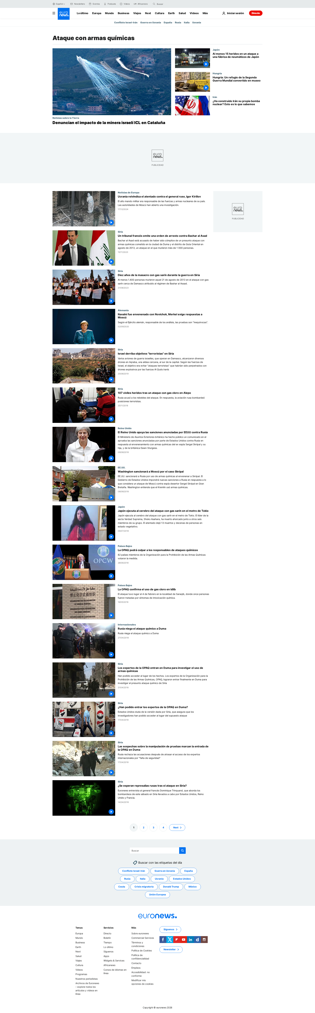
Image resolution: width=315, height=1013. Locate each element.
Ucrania (196, 22)
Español (59, 4)
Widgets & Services (114, 960)
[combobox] (170, 4)
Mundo (109, 13)
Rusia (178, 22)
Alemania (123, 310)
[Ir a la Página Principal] (64, 14)
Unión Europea (157, 894)
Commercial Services (142, 937)
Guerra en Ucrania (150, 22)
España (168, 22)
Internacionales (127, 624)
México (193, 886)
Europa (96, 13)
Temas (79, 927)
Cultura (159, 13)
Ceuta (121, 886)
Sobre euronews (140, 933)
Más (133, 927)
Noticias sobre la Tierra (65, 117)
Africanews (109, 965)
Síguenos (108, 951)
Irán (215, 97)
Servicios (109, 927)
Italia (186, 22)
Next (148, 13)
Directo (256, 13)
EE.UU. (121, 467)
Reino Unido (125, 428)
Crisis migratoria (144, 886)
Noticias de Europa (128, 192)
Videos (194, 13)
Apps (106, 956)
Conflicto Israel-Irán (125, 22)
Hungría (217, 73)
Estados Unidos (182, 878)
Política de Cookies (141, 950)
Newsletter (170, 949)
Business (123, 13)
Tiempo (108, 942)
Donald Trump (171, 886)
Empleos (135, 967)
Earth (171, 13)
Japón (216, 49)
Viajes (137, 13)
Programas (81, 974)
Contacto (136, 963)
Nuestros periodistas (86, 978)
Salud (182, 13)
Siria (120, 231)
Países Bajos (125, 546)
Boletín (107, 937)
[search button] (154, 4)
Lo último (82, 13)
